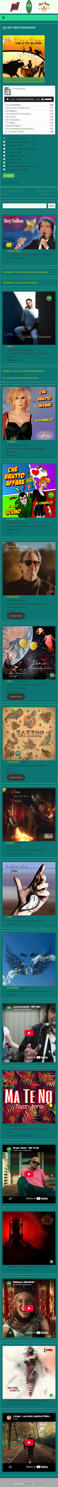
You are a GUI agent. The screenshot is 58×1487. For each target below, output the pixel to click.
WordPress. (39, 1483)
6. (13, 119)
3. (11, 110)
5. (11, 116)
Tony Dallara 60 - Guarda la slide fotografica (20, 282)
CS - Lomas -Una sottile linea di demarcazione (21, 377)
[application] (29, 99)
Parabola (28, 1483)
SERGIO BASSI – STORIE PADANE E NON (45, 193)
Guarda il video (16, 615)
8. (13, 125)
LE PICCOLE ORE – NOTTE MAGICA (13, 193)
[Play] (7, 99)
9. (20, 128)
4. (18, 113)
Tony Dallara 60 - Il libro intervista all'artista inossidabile (25, 272)
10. (15, 131)
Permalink (23, 182)
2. (18, 107)
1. (13, 104)
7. (10, 122)
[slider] (48, 99)
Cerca (51, 206)
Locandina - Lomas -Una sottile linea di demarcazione (24, 371)
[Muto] (42, 99)
